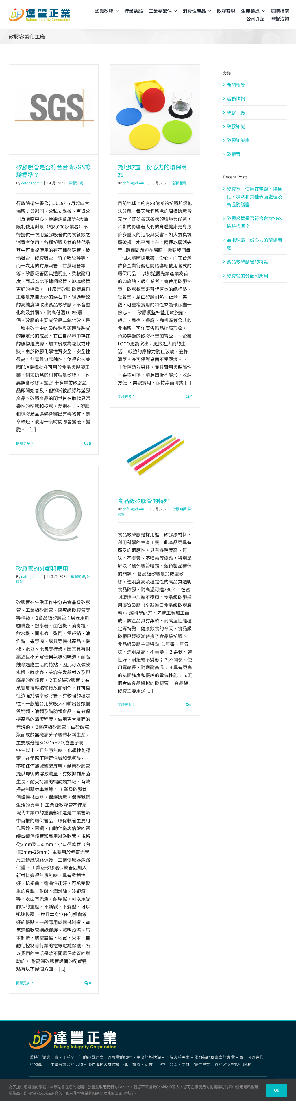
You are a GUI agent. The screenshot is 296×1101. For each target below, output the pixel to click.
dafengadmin (31, 182)
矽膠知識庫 (238, 140)
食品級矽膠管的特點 (144, 500)
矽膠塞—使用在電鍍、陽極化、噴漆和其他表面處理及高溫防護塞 (254, 196)
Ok (276, 1090)
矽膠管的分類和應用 (42, 568)
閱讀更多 (23, 443)
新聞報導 (179, 182)
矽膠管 (233, 153)
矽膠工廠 (236, 112)
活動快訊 (236, 98)
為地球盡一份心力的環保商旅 (152, 171)
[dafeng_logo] (39, 10)
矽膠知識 (76, 182)
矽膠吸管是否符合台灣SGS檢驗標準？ (53, 171)
